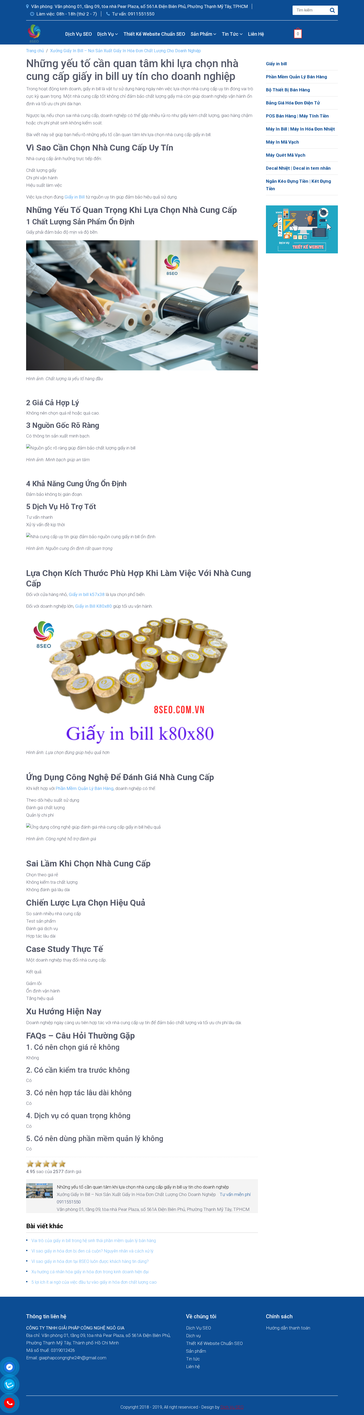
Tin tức (231, 34)
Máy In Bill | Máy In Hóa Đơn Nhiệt (300, 129)
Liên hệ (256, 34)
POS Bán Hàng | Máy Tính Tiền (297, 116)
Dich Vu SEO (232, 1407)
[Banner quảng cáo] (302, 229)
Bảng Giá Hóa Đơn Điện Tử (293, 103)
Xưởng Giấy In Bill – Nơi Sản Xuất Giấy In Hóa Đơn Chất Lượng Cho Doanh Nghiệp (125, 50)
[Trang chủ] (58, 34)
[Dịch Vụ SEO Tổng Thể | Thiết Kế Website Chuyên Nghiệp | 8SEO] (35, 33)
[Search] (332, 10)
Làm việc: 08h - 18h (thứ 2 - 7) (66, 14)
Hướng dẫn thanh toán (288, 1328)
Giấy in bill (276, 63)
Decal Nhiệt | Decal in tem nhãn (298, 168)
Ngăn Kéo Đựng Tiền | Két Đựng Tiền (298, 185)
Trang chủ (35, 50)
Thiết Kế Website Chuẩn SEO (154, 34)
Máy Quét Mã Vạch (285, 155)
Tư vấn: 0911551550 (133, 14)
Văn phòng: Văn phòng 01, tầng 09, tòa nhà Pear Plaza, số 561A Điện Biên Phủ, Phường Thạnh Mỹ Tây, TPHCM (139, 6)
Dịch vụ (106, 34)
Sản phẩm (202, 34)
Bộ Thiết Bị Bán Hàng (288, 89)
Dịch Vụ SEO (78, 34)
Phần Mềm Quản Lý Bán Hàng (296, 76)
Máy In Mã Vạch (282, 142)
